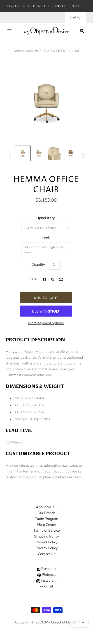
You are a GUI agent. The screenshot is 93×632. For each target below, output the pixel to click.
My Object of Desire (60, 622)
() (76, 17)
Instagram (48, 580)
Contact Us (46, 553)
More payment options (46, 323)
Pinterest (48, 574)
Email (48, 586)
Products (32, 51)
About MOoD (46, 507)
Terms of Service (46, 530)
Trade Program (46, 518)
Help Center (46, 524)
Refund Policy (46, 542)
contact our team (68, 477)
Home (17, 51)
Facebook (48, 568)
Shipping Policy (46, 536)
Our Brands (46, 513)
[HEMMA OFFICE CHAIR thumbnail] (22, 153)
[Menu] (9, 31)
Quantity (38, 264)
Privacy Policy (47, 548)
